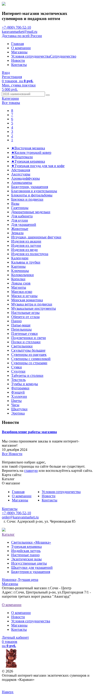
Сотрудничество (63, 56)
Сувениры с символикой (31, 359)
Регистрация (12, 77)
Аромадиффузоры (25, 178)
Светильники (22, 346)
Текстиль (18, 380)
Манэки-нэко (21, 292)
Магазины (19, 52)
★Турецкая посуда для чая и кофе (38, 166)
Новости (18, 60)
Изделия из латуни (26, 245)
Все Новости (12, 454)
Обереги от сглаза (25, 317)
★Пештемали (22, 157)
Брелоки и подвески (27, 199)
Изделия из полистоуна (29, 254)
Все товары (11, 103)
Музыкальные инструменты (33, 308)
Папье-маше (21, 325)
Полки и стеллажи (26, 342)
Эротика (18, 413)
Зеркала (17, 233)
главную (31, 471)
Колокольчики (22, 275)
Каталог (8, 534)
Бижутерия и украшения (30, 572)
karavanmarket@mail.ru (19, 32)
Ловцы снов (21, 283)
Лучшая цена (27, 580)
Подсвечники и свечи (28, 338)
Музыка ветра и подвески (31, 304)
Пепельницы (21, 329)
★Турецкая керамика (28, 161)
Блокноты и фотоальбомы (31, 195)
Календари (19, 258)
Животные (19, 229)
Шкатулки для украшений (32, 567)
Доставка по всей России (22, 36)
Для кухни (19, 220)
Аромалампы (21, 183)
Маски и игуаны (24, 296)
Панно (16, 321)
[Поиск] (48, 95)
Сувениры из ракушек (29, 355)
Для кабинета (22, 216)
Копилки (18, 279)
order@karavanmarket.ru (20, 517)
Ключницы (20, 271)
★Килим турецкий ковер (31, 152)
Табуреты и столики (27, 375)
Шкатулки (19, 409)
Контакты (19, 65)
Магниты (18, 287)
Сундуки (18, 371)
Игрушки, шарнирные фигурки (36, 237)
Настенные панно (25, 555)
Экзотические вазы (26, 559)
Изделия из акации (26, 241)
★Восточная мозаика (28, 148)
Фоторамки (20, 388)
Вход (6, 73)
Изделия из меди (24, 250)
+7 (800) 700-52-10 (16, 27)
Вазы (15, 204)
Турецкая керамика (26, 547)
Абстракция (20, 170)
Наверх (8, 692)
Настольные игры (25, 313)
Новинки (9, 580)
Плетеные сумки (24, 334)
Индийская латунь (26, 551)
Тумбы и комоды (24, 384)
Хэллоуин (19, 396)
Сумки (16, 367)
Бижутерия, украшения (29, 187)
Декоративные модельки (30, 212)
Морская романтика (27, 300)
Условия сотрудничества (30, 56)
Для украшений (23, 224)
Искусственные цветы (29, 563)
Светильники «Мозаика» (31, 542)
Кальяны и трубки (25, 262)
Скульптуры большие (28, 350)
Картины (18, 266)
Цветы (16, 401)
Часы (15, 405)
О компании (21, 48)
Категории (10, 98)
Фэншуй (18, 392)
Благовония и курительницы (34, 191)
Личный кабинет (15, 637)
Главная (17, 44)
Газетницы (19, 208)
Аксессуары (20, 174)
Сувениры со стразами (29, 363)
